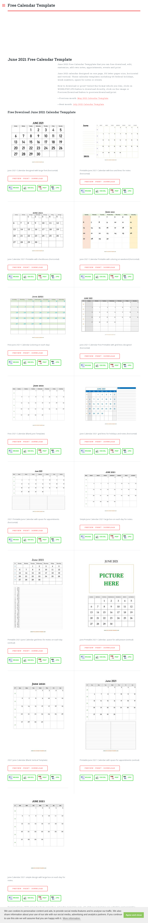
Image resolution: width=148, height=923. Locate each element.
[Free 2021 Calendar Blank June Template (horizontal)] (38, 405)
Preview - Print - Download (27, 178)
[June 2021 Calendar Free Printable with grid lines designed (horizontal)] (110, 316)
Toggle (5, 5)
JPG (57, 188)
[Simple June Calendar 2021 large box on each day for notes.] (110, 490)
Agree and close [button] (134, 915)
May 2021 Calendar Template (92, 98)
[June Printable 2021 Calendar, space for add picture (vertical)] (110, 595)
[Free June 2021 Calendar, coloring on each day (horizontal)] (38, 316)
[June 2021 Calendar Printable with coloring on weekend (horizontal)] (110, 230)
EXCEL (31, 188)
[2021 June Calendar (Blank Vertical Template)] (38, 716)
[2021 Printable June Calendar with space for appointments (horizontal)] (38, 490)
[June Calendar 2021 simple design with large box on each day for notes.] (38, 833)
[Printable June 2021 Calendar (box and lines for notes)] (110, 142)
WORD (16, 188)
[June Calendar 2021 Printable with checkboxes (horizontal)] (38, 230)
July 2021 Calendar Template (88, 104)
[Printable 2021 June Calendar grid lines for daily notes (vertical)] (38, 595)
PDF (45, 188)
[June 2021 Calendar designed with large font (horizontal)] (38, 142)
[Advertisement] (74, 33)
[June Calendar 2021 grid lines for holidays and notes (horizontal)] (110, 405)
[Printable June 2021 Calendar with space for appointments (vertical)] (110, 716)
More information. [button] (72, 918)
